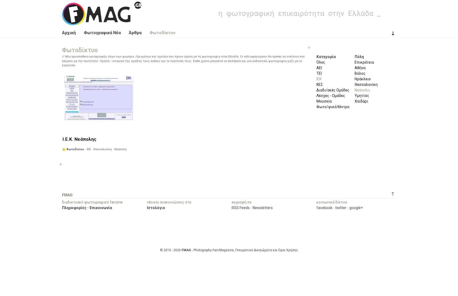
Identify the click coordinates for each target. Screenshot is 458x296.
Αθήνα (360, 68)
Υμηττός (362, 96)
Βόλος (360, 73)
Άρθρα (135, 32)
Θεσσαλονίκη (366, 84)
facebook (324, 208)
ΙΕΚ (319, 79)
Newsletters (263, 208)
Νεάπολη (362, 90)
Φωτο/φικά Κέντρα (332, 107)
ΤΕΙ (319, 73)
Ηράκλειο (363, 79)
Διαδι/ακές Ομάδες (332, 90)
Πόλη (359, 57)
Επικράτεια (364, 62)
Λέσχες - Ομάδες (330, 96)
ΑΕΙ (319, 68)
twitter (340, 208)
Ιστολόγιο (156, 208)
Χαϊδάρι (361, 101)
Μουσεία (324, 101)
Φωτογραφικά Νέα (102, 32)
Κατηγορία (326, 57)
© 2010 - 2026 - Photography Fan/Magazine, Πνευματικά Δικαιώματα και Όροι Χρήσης (229, 250)
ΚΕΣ (319, 84)
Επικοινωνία (101, 208)
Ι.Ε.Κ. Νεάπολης (79, 139)
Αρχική (69, 32)
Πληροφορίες (74, 208)
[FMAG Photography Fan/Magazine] (102, 21)
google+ (356, 208)
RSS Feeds (241, 208)
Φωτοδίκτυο (162, 32)
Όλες (320, 62)
